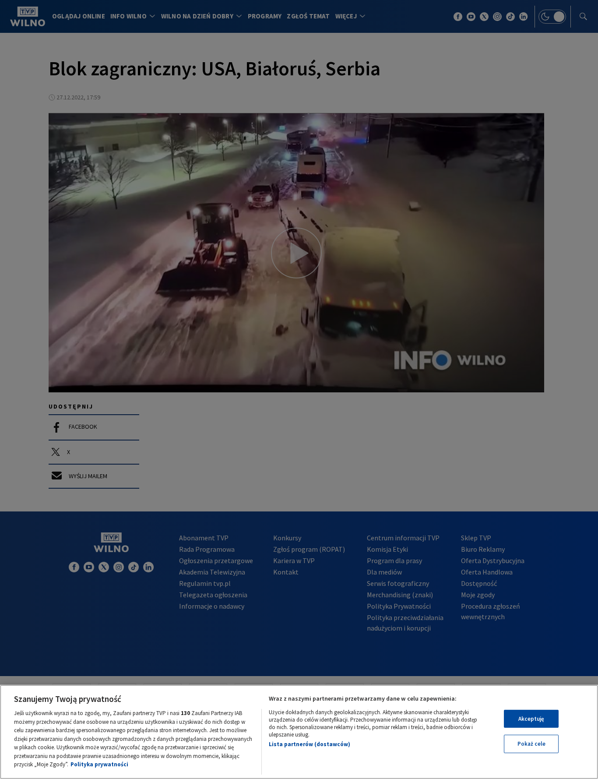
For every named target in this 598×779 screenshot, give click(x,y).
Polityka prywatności (99, 764)
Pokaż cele (531, 743)
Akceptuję (531, 719)
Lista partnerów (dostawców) (309, 744)
